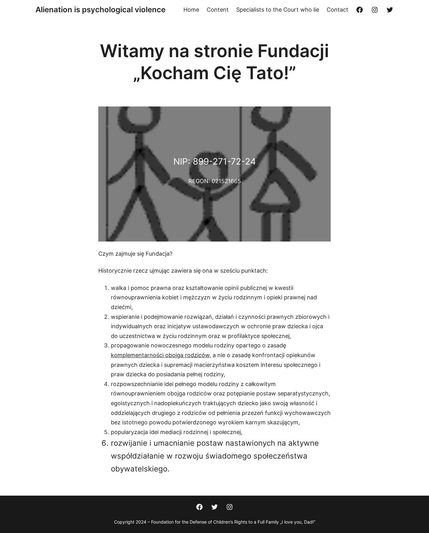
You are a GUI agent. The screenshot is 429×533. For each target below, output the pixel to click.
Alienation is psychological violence (100, 9)
